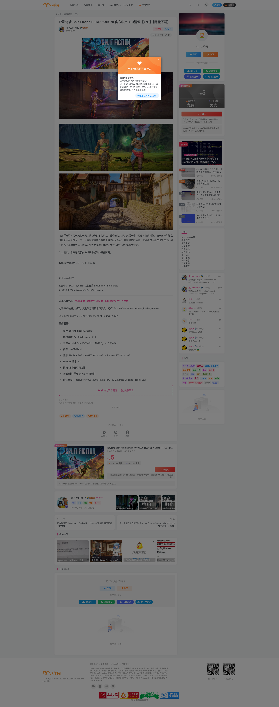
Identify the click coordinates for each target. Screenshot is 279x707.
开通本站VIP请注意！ (147, 95)
